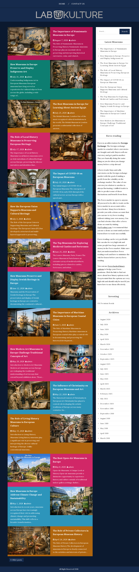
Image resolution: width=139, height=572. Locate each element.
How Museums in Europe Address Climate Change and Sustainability (26, 495)
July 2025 (104, 369)
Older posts (17, 560)
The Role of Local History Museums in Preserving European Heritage (24, 140)
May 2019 (104, 428)
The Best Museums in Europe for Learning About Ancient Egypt (114, 64)
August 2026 (105, 319)
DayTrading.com (105, 227)
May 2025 (104, 379)
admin (73, 40)
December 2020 (107, 404)
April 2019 (104, 433)
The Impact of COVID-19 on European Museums (112, 81)
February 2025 (106, 394)
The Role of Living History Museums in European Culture (24, 422)
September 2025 (107, 359)
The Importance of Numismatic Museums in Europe (113, 50)
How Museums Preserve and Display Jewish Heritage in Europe (25, 279)
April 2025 (104, 384)
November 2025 (107, 349)
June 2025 (104, 374)
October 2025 (106, 354)
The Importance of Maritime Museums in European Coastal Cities (69, 316)
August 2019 (105, 418)
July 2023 (104, 399)
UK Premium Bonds (106, 303)
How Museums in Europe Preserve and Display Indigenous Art (23, 68)
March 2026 (105, 344)
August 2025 (105, 364)
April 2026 (104, 339)
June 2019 (104, 423)
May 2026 (104, 334)
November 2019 (106, 409)
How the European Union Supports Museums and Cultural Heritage (24, 210)
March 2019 (105, 438)
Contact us (77, 4)
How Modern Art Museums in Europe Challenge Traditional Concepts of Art (26, 353)
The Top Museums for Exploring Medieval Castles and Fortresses (114, 98)
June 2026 (104, 329)
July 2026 (104, 324)
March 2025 (105, 389)
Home (62, 4)
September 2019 (107, 414)
